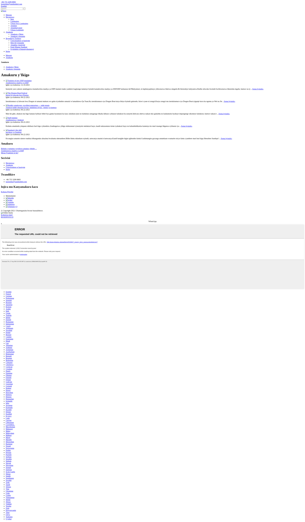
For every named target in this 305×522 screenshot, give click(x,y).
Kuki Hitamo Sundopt (18, 47)
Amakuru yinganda (17, 36)
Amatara (13, 26)
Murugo (9, 15)
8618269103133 (7, 217)
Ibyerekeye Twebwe (13, 38)
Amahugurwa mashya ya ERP (17, 83)
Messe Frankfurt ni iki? (9, 153)
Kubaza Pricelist (7, 192)
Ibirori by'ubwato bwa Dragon (17, 95)
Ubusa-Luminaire (17, 30)
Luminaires (14, 21)
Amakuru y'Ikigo (16, 34)
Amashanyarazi (16, 28)
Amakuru (9, 32)
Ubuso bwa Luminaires (19, 23)
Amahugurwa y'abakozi (15, 120)
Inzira (8, 51)
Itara (12, 19)
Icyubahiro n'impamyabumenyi (22, 49)
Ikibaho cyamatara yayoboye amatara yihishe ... (19, 149)
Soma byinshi (258, 89)
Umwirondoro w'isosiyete (20, 41)
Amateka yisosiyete (17, 45)
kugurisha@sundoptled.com (16, 182)
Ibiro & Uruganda (17, 43)
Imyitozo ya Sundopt (13, 132)
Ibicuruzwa (10, 17)
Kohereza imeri (7, 215)
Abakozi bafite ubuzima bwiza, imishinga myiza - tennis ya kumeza (31, 108)
